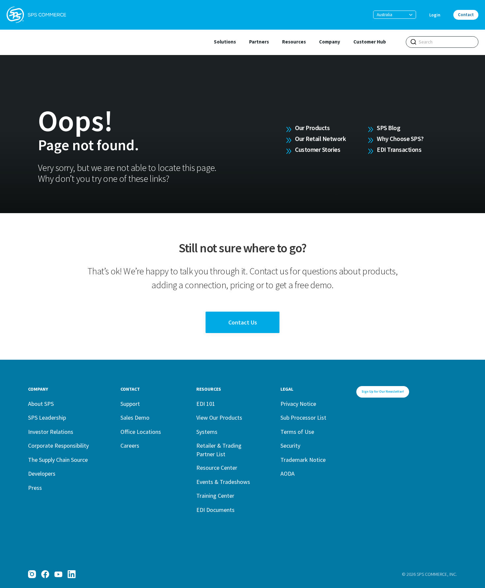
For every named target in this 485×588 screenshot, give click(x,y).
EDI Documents (215, 510)
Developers (41, 473)
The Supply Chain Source (58, 459)
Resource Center (216, 467)
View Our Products (219, 417)
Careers (129, 445)
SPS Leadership (47, 417)
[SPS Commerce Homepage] (36, 15)
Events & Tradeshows (223, 482)
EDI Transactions (399, 150)
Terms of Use (297, 431)
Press (35, 487)
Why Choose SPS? (400, 139)
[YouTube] (58, 574)
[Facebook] (45, 574)
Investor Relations (50, 431)
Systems (206, 431)
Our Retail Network (320, 139)
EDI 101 (205, 403)
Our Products (312, 128)
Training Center (215, 495)
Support (130, 403)
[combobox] (442, 42)
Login (434, 15)
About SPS (41, 403)
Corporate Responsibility (58, 445)
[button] (394, 15)
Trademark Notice (303, 459)
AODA (287, 473)
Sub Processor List (303, 417)
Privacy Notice (298, 403)
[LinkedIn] (72, 574)
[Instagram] (32, 574)
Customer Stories (317, 150)
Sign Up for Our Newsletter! (383, 391)
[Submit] (413, 42)
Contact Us (242, 322)
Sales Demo (134, 417)
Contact (466, 14)
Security (290, 445)
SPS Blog (388, 128)
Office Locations (140, 431)
